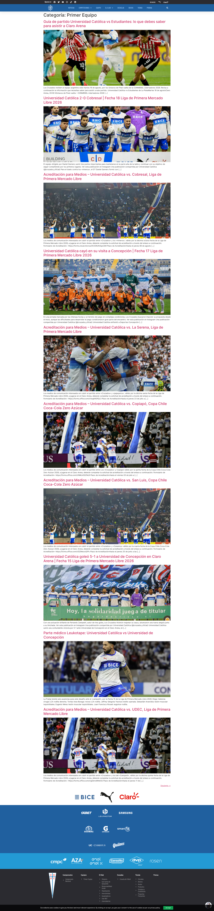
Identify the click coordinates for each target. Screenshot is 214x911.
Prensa (155, 875)
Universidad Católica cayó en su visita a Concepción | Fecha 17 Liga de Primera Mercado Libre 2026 (103, 253)
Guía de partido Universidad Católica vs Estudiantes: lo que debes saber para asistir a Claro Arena (104, 23)
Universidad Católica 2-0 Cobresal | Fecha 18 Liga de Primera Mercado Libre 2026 (103, 100)
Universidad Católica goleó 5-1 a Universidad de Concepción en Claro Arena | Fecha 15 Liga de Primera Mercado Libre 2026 (102, 558)
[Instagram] (67, 2)
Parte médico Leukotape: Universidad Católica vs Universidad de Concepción (98, 635)
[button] (167, 8)
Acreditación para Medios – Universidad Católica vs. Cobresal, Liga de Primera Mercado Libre (102, 176)
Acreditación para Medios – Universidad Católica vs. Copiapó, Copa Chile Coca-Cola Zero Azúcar (105, 406)
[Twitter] (59, 2)
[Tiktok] (71, 2)
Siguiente (165, 786)
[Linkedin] (75, 2)
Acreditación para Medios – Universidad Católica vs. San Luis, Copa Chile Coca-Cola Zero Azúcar (105, 482)
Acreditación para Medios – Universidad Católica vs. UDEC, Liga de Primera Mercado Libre (106, 711)
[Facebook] (55, 2)
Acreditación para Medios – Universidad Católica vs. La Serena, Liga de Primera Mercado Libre (103, 329)
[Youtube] (63, 2)
